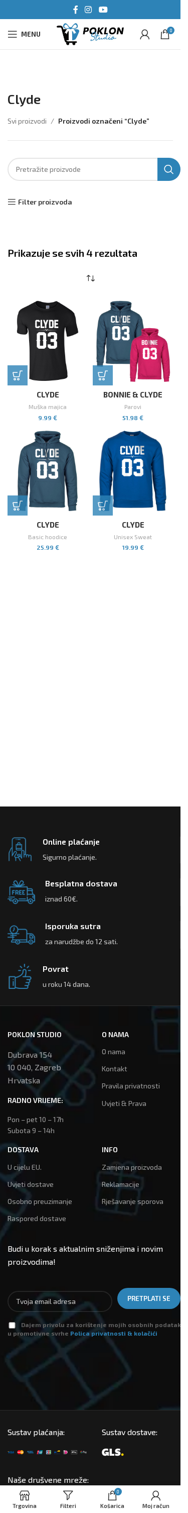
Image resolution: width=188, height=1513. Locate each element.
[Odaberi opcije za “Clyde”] (18, 375)
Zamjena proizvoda (132, 1167)
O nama (113, 1051)
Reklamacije (120, 1184)
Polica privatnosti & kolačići (113, 1333)
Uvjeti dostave (31, 1184)
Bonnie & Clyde (132, 394)
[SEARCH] (168, 169)
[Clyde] (48, 340)
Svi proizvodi (27, 121)
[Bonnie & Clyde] (133, 340)
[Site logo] (90, 33)
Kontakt (114, 1068)
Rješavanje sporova (132, 1201)
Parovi (132, 406)
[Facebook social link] (76, 9)
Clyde (48, 394)
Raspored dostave (37, 1218)
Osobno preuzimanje (40, 1201)
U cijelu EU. (25, 1167)
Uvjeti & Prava (124, 1103)
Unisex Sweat (133, 536)
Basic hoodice (47, 536)
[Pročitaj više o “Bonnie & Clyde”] (103, 375)
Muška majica (48, 406)
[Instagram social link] (88, 9)
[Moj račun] (145, 34)
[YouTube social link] (103, 9)
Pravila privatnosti (131, 1085)
